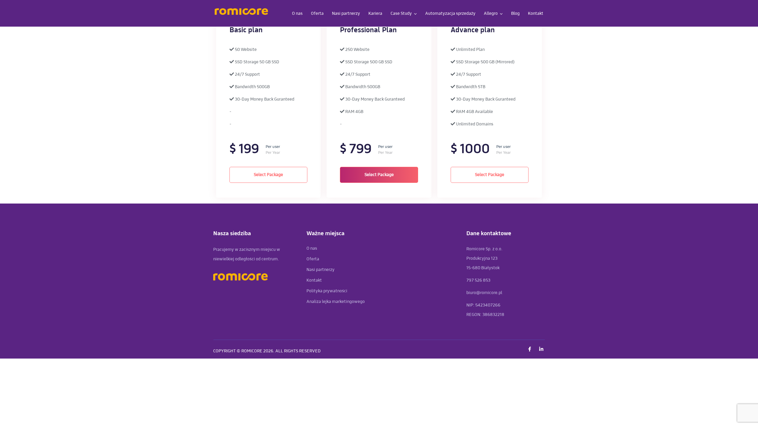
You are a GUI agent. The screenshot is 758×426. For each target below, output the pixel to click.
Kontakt (535, 13)
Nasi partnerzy (346, 13)
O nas (297, 13)
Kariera (375, 13)
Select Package (268, 174)
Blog (515, 13)
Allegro (491, 13)
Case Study (401, 13)
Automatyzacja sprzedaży (450, 13)
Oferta (317, 13)
